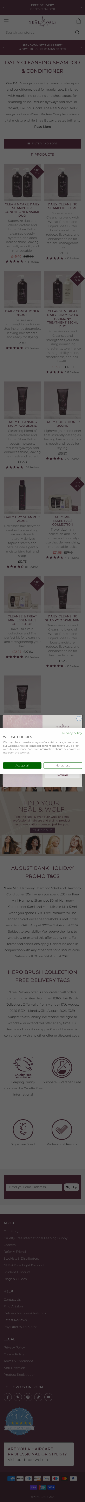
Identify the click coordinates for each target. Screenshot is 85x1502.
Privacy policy (72, 733)
